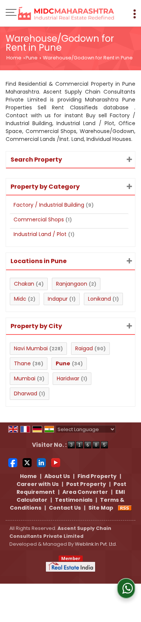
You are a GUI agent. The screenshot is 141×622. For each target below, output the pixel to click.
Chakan (24, 284)
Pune (32, 57)
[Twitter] (27, 462)
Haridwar (68, 378)
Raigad (84, 348)
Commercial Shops (39, 219)
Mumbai (24, 378)
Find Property (97, 476)
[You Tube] (55, 462)
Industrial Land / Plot (40, 234)
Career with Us (38, 484)
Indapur (58, 299)
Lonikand (99, 299)
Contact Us (65, 508)
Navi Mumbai (31, 348)
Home (13, 57)
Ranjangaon (71, 284)
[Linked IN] (41, 462)
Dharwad (25, 393)
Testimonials (73, 500)
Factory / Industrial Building (49, 205)
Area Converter (85, 492)
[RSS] (125, 508)
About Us (57, 476)
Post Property (86, 484)
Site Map (100, 508)
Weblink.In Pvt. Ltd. (96, 544)
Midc (20, 299)
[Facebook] (12, 462)
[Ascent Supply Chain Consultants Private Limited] (66, 14)
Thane (22, 363)
